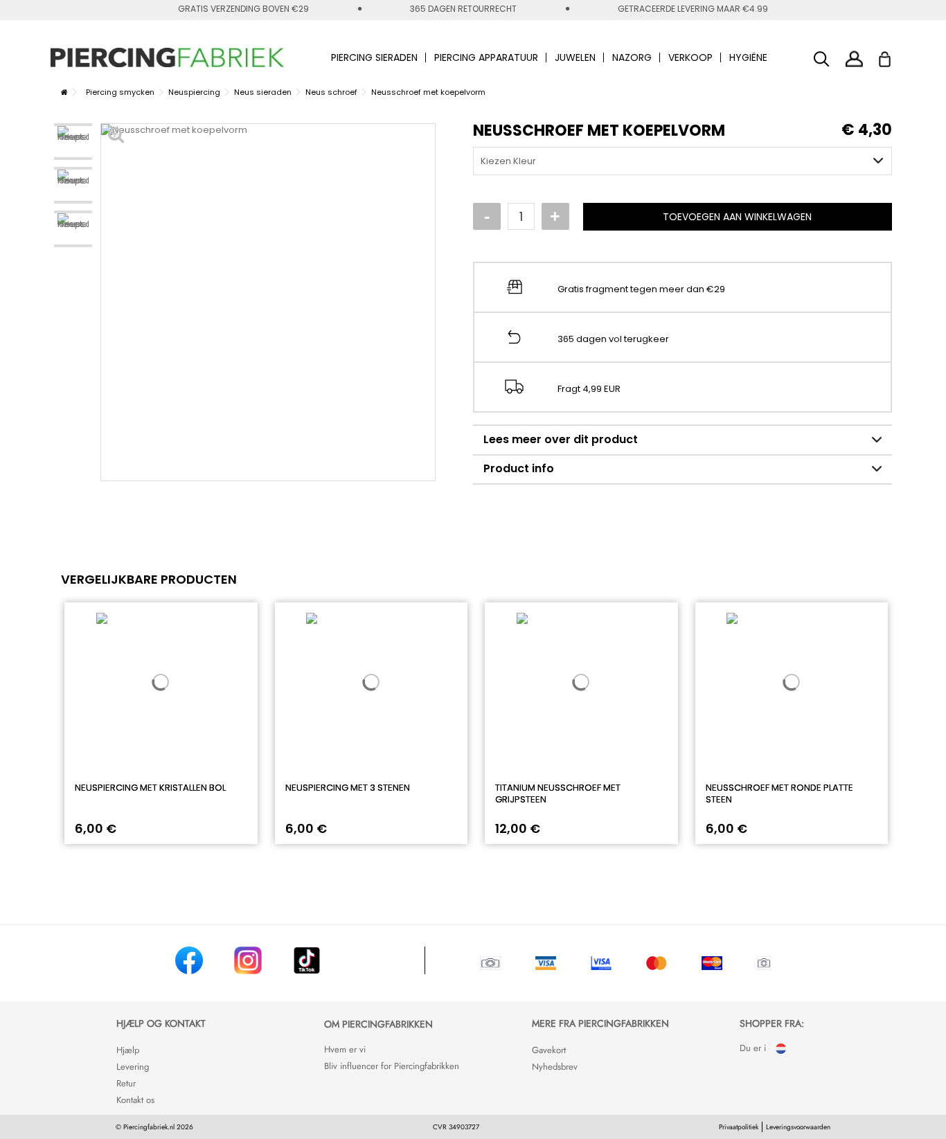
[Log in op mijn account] (854, 58)
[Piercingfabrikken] (168, 57)
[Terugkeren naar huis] (64, 92)
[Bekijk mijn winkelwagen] (893, 55)
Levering (132, 1066)
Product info (518, 468)
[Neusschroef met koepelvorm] (73, 141)
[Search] (822, 59)
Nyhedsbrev (555, 1066)
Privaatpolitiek (738, 1127)
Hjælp (127, 1050)
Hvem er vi (345, 1049)
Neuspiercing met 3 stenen (347, 787)
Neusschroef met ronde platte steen (779, 793)
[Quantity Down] (487, 217)
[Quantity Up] (555, 217)
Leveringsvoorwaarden (798, 1127)
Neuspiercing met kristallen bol (150, 787)
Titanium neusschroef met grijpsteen (558, 793)
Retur (126, 1083)
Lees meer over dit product (560, 439)
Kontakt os (135, 1099)
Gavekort (549, 1050)
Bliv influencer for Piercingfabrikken (391, 1066)
